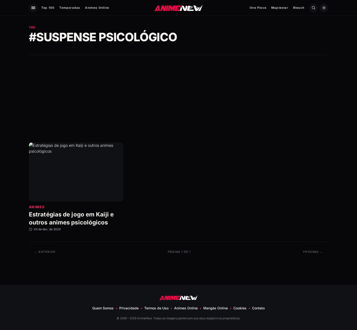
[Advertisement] (178, 99)
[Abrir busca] (313, 8)
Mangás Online (215, 308)
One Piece (258, 7)
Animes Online (97, 7)
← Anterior (44, 252)
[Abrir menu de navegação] (33, 8)
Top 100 (47, 7)
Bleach (298, 7)
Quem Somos (103, 308)
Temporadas (69, 7)
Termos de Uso (156, 308)
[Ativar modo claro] (324, 8)
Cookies (239, 308)
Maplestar (279, 7)
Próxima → (313, 252)
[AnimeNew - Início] (178, 8)
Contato (258, 308)
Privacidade (129, 308)
